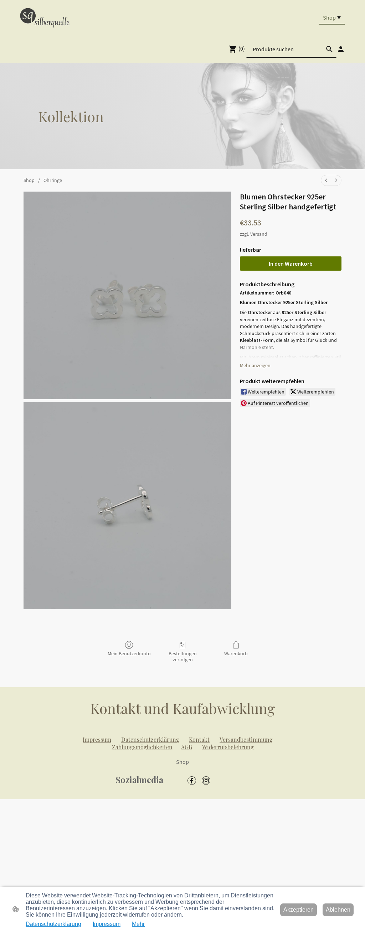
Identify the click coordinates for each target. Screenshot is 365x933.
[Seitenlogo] (45, 17)
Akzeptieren (298, 910)
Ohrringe (52, 180)
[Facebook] (191, 780)
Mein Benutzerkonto (129, 653)
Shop (29, 180)
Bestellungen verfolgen (183, 656)
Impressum (106, 924)
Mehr (138, 924)
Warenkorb (236, 653)
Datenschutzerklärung (53, 924)
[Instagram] (206, 780)
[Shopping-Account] (340, 49)
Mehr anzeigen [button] (255, 365)
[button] (329, 49)
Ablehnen (338, 910)
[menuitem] (326, 180)
